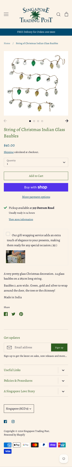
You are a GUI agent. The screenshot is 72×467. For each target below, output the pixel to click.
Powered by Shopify (14, 435)
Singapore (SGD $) (17, 409)
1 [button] (30, 121)
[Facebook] (5, 421)
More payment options (36, 197)
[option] (36, 83)
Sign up (59, 347)
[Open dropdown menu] (63, 370)
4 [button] (42, 121)
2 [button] (34, 121)
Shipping (9, 152)
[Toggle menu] (6, 14)
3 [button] (38, 121)
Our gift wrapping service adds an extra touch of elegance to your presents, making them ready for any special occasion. (34, 240)
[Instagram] (13, 421)
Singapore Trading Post (36, 431)
